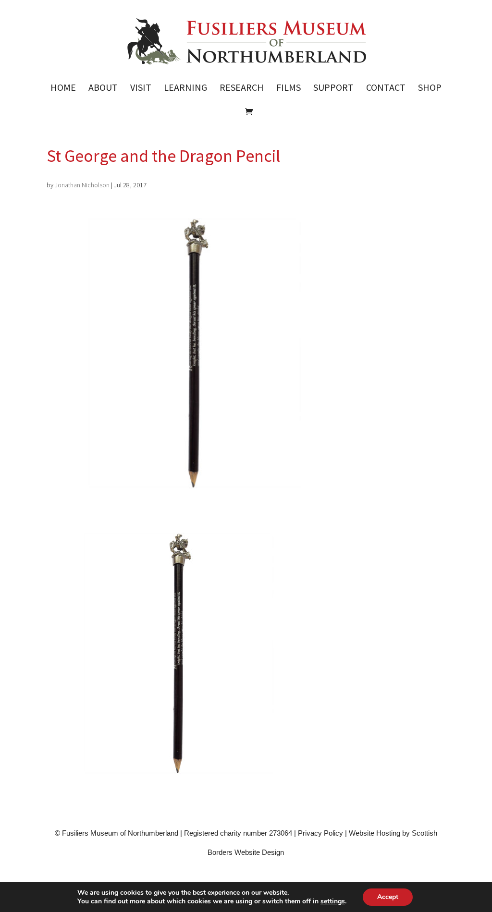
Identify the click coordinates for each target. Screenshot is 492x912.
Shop (430, 88)
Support (333, 88)
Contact (386, 88)
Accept (387, 896)
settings (332, 901)
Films (288, 88)
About (103, 88)
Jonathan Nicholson (82, 185)
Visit (140, 88)
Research (242, 88)
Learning (185, 88)
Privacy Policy (320, 833)
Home (63, 88)
